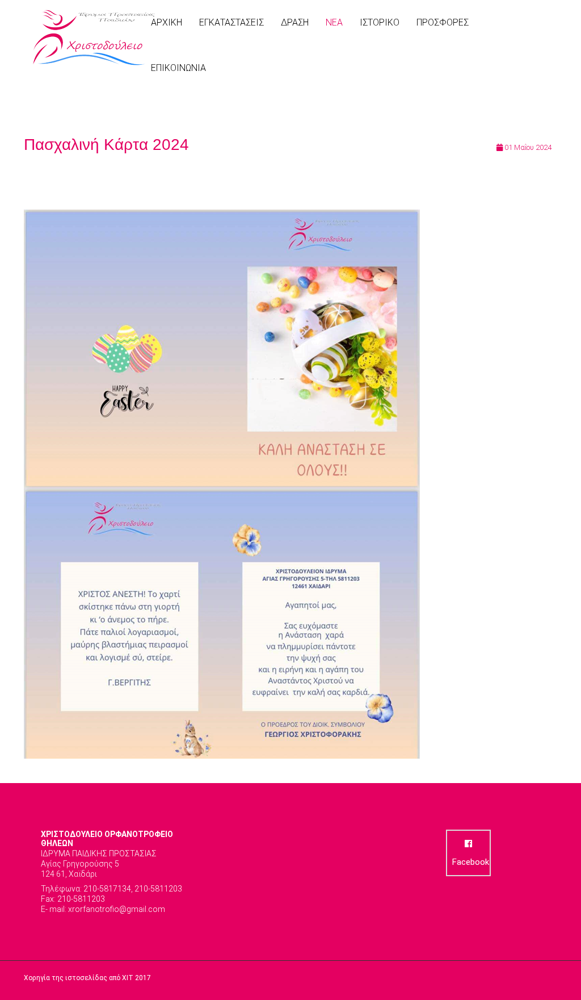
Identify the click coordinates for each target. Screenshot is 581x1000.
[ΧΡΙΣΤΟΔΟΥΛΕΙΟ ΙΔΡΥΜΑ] (95, 38)
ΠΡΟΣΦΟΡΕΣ (442, 22)
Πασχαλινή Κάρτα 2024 (106, 144)
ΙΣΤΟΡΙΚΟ (379, 22)
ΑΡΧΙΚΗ (166, 22)
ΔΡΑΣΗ (295, 22)
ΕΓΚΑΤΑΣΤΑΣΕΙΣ (231, 22)
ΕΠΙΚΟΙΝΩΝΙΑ (178, 67)
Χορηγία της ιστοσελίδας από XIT (78, 978)
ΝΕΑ (334, 22)
